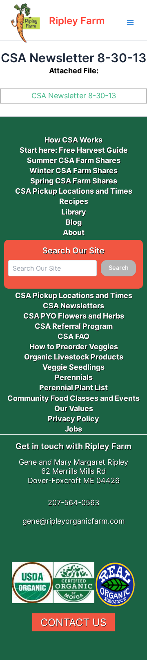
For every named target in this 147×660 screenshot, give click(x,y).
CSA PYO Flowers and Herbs (73, 316)
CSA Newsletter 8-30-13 (73, 95)
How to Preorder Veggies (73, 346)
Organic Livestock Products (73, 357)
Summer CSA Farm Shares (73, 160)
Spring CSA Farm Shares (73, 180)
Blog (74, 222)
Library (73, 212)
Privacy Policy (73, 418)
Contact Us (73, 622)
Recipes (73, 201)
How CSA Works (73, 140)
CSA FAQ (73, 336)
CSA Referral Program (74, 326)
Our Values (73, 408)
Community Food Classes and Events (73, 398)
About (74, 232)
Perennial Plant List (73, 387)
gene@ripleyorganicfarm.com (73, 521)
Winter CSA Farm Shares (73, 170)
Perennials (74, 377)
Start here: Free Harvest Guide (74, 150)
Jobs (73, 429)
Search (119, 267)
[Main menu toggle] (130, 22)
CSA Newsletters (73, 305)
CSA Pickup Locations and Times (73, 191)
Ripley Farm (77, 21)
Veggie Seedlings (73, 367)
